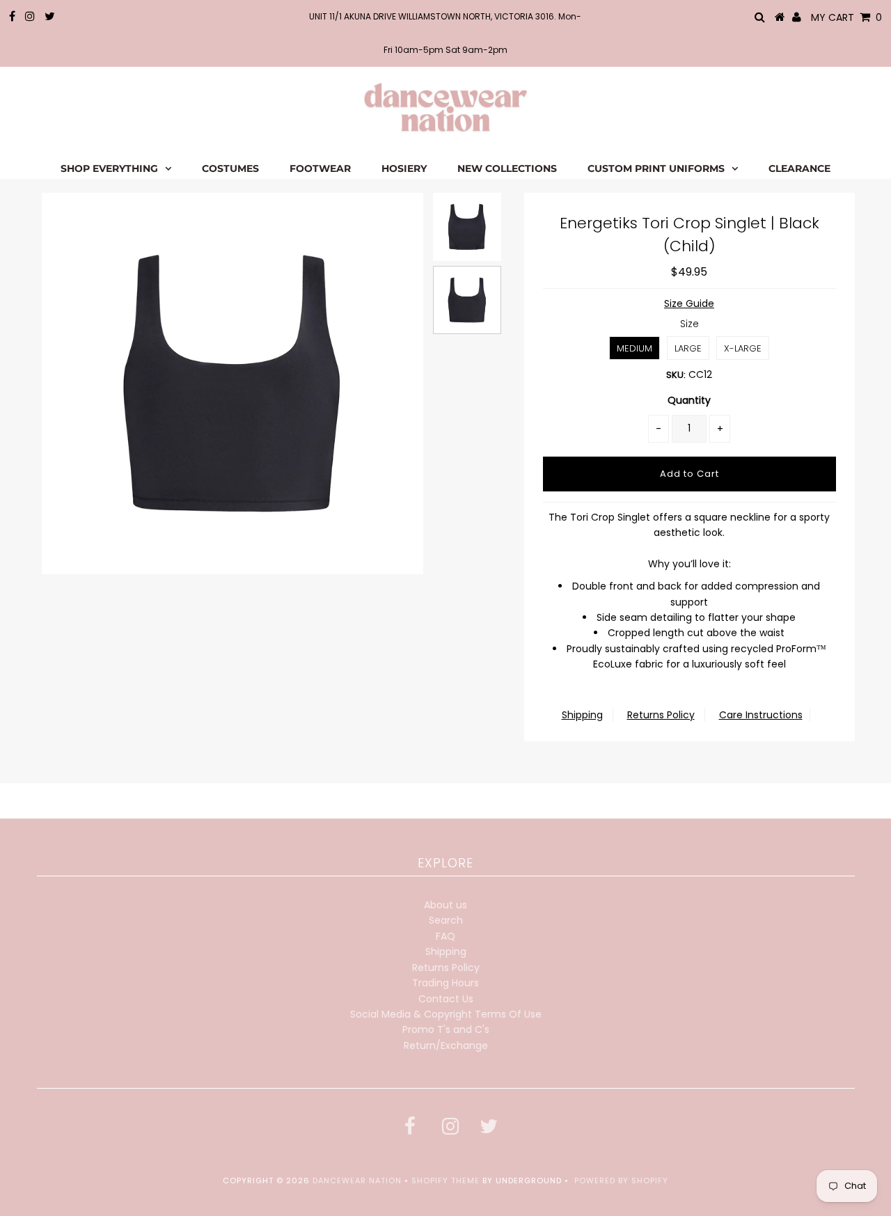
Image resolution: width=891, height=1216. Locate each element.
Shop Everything (109, 168)
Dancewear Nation (357, 1180)
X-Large (743, 348)
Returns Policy (661, 715)
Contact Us (445, 999)
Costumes (230, 168)
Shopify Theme (445, 1180)
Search (446, 920)
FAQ (445, 936)
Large (688, 348)
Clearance (799, 168)
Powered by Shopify (621, 1180)
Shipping (582, 715)
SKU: (676, 374)
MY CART (846, 17)
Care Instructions (761, 715)
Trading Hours (445, 983)
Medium (634, 348)
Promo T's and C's (445, 1029)
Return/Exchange (446, 1045)
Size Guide (689, 303)
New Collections (507, 168)
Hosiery (404, 168)
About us (445, 905)
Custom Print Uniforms (656, 168)
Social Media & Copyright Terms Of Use (446, 1014)
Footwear (320, 168)
